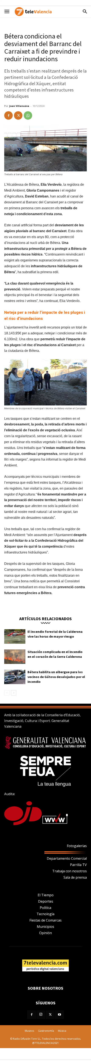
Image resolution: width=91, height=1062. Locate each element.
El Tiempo (46, 895)
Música (62, 1031)
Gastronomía (46, 1031)
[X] (18, 115)
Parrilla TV (78, 864)
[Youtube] (59, 1014)
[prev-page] (7, 692)
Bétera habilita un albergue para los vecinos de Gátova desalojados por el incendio (56, 677)
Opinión (45, 933)
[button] (7, 11)
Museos (29, 1031)
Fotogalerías (77, 846)
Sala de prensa (75, 877)
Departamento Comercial (67, 858)
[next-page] (13, 692)
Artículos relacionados (45, 618)
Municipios (45, 926)
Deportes (45, 901)
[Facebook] (8, 115)
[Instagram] (41, 1014)
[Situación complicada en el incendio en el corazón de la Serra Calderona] (14, 656)
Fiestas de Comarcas (45, 920)
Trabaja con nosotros (69, 871)
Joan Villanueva (19, 105)
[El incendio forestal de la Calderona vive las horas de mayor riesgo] (14, 636)
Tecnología (45, 914)
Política (45, 907)
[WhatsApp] (28, 115)
